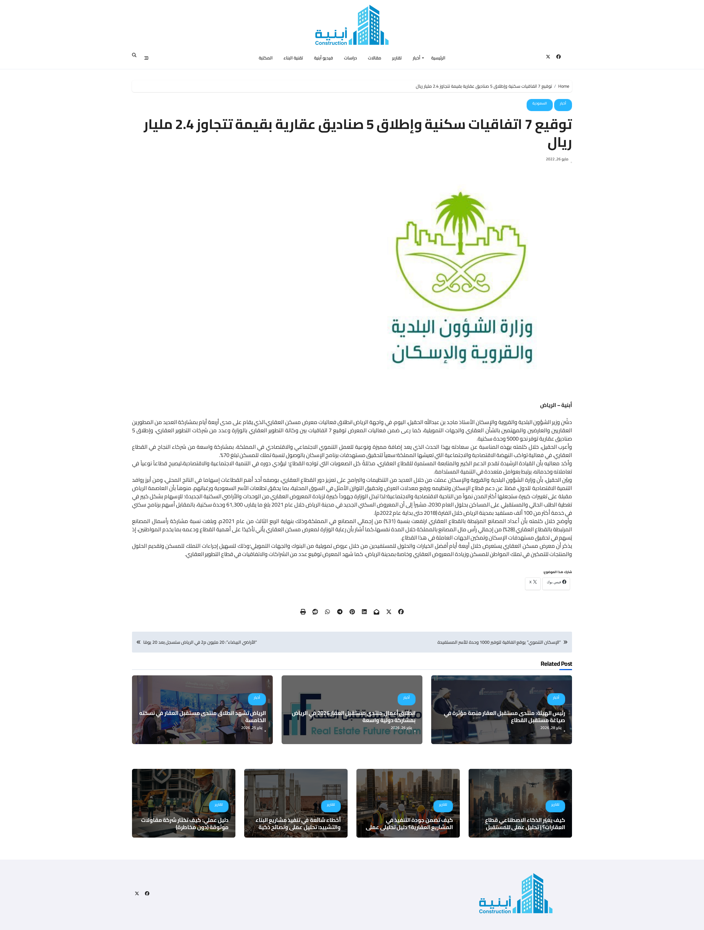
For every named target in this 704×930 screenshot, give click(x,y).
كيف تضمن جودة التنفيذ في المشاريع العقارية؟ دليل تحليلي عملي (409, 823)
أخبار (416, 58)
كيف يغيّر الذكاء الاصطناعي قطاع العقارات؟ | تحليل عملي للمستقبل (525, 823)
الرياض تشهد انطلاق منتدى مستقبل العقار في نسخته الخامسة (202, 716)
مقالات (374, 58)
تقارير (397, 58)
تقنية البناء (293, 58)
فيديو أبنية (323, 58)
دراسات (350, 58)
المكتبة (266, 58)
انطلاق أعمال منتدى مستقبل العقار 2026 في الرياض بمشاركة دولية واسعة (354, 716)
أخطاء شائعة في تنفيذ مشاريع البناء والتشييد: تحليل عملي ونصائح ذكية (298, 823)
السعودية (539, 103)
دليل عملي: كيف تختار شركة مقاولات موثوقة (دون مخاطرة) (185, 823)
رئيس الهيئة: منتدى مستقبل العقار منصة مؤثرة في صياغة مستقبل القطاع (504, 716)
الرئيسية (438, 58)
